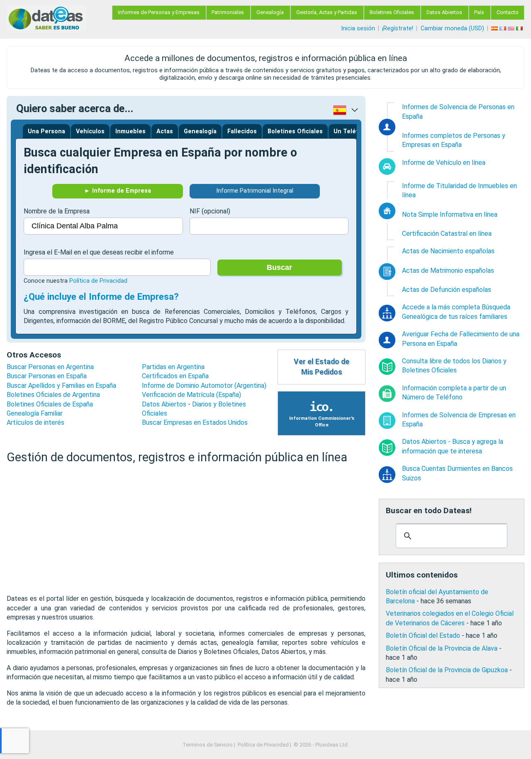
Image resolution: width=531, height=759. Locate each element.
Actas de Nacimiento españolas (448, 251)
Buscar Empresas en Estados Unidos (195, 422)
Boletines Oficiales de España (50, 404)
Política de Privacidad (98, 280)
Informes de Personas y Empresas (159, 12)
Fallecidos (242, 131)
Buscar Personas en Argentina (50, 367)
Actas (164, 131)
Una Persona (46, 131)
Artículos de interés (35, 422)
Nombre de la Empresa (57, 211)
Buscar (279, 267)
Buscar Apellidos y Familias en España (61, 385)
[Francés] (503, 28)
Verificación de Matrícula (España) (191, 395)
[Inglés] (512, 28)
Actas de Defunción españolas (446, 290)
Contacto (508, 12)
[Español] (495, 28)
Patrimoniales (228, 12)
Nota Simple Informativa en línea (449, 214)
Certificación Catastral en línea (447, 233)
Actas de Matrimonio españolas (448, 270)
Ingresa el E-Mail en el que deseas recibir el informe (99, 252)
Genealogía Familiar (35, 413)
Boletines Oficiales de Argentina (53, 395)
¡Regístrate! (397, 28)
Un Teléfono (352, 131)
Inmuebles (130, 131)
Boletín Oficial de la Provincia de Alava (441, 648)
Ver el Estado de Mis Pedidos (321, 366)
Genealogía (270, 12)
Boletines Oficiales (392, 12)
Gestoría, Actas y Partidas (326, 12)
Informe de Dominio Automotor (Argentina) (204, 385)
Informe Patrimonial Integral (254, 190)
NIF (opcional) (210, 211)
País (479, 12)
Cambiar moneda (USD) (452, 28)
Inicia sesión (358, 28)
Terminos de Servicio (208, 745)
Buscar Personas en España (47, 376)
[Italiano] (520, 28)
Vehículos (90, 131)
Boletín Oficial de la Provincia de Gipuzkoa (447, 670)
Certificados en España (175, 376)
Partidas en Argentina (173, 367)
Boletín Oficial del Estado (423, 635)
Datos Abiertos (444, 12)
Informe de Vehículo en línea (443, 162)
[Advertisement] (186, 529)
